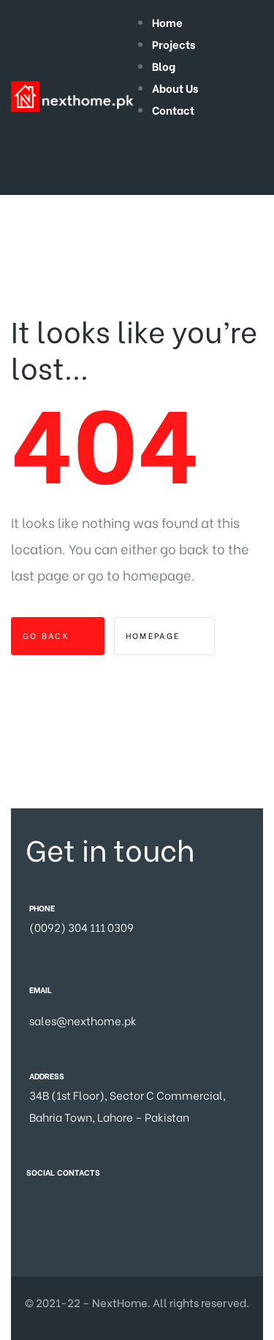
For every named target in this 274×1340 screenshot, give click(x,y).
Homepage (155, 635)
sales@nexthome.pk (83, 1020)
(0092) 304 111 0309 (81, 927)
